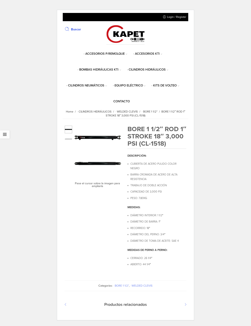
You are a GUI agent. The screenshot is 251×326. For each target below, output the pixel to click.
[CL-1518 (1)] (68, 129)
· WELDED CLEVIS (141, 285)
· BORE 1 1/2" (121, 285)
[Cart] (184, 29)
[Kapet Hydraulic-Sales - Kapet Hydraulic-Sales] (125, 33)
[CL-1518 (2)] (98, 173)
